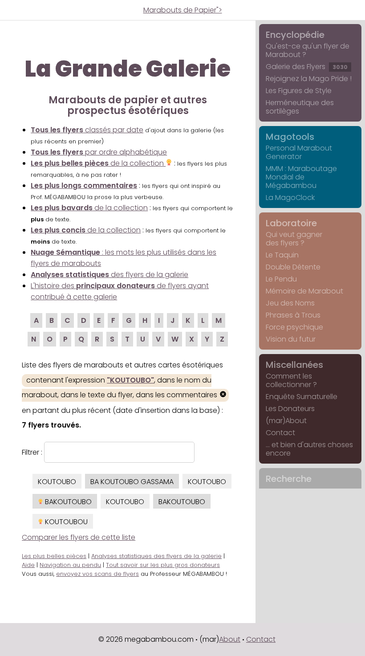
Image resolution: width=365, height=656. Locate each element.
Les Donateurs (290, 408)
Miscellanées (294, 365)
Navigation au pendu (70, 565)
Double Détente (293, 267)
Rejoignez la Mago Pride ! (309, 78)
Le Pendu (281, 279)
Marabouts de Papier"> (182, 10)
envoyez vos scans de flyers (97, 574)
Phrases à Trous (293, 315)
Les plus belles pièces (54, 556)
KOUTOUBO (57, 482)
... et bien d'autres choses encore (309, 449)
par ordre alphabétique (99, 152)
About (229, 639)
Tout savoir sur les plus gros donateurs (163, 565)
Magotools (290, 136)
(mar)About (286, 421)
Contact (280, 433)
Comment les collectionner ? (291, 380)
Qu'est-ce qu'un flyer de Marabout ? (307, 50)
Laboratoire (291, 223)
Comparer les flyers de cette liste (78, 537)
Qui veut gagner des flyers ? (294, 238)
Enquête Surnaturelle (301, 396)
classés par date (87, 130)
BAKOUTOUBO (67, 502)
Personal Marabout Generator (299, 152)
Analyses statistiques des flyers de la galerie (156, 556)
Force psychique (294, 327)
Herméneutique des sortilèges (300, 107)
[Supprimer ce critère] (223, 395)
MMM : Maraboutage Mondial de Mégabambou (301, 177)
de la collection (98, 163)
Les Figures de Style (299, 91)
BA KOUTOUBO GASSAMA (132, 482)
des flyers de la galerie (109, 274)
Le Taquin (282, 255)
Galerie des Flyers (307, 66)
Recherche (289, 479)
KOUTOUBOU (65, 522)
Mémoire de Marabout (304, 291)
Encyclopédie (295, 35)
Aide (28, 565)
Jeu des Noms (290, 303)
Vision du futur (291, 339)
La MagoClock (290, 197)
